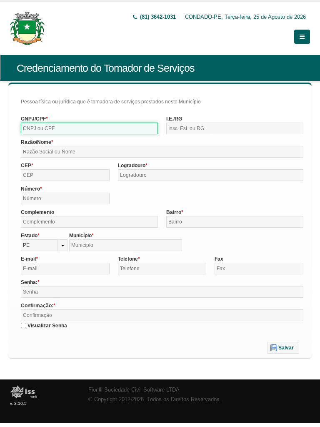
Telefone (128, 259)
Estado (29, 236)
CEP (26, 165)
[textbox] (89, 128)
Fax (219, 259)
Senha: (29, 282)
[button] (283, 348)
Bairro (173, 212)
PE (26, 245)
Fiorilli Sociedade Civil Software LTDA (134, 390)
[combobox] (44, 245)
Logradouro (131, 165)
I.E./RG (174, 119)
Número (30, 189)
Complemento (37, 212)
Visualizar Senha (47, 326)
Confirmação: (37, 306)
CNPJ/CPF (33, 119)
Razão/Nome (36, 142)
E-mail (28, 259)
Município (80, 236)
